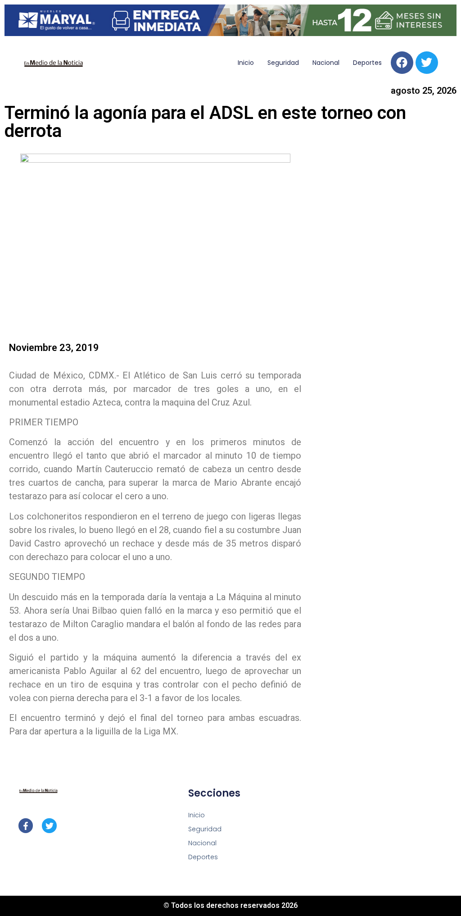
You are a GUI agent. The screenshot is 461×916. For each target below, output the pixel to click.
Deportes (367, 62)
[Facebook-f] (25, 825)
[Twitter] (427, 62)
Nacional (325, 62)
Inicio (246, 62)
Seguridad (283, 62)
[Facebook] (402, 62)
